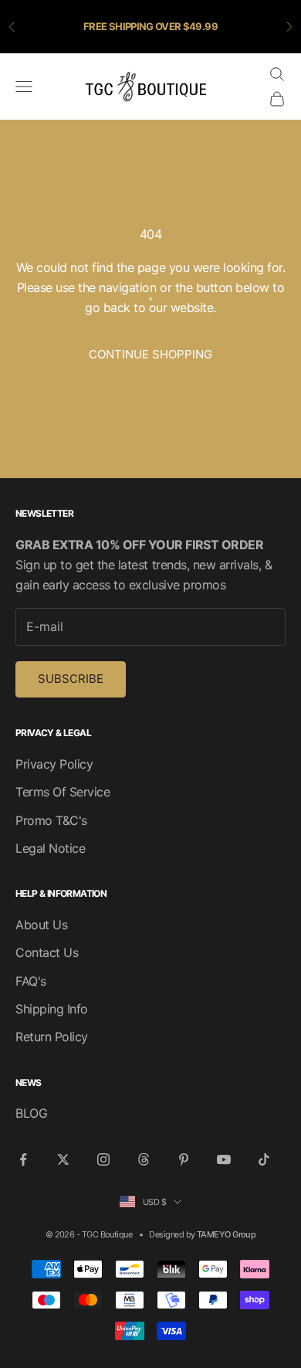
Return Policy (51, 1036)
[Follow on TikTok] (264, 1159)
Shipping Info (51, 1009)
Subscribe (70, 678)
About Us (41, 924)
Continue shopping (150, 354)
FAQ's (30, 981)
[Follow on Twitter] (63, 1159)
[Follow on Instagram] (103, 1159)
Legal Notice (50, 848)
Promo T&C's (51, 820)
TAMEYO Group (226, 1234)
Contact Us (46, 952)
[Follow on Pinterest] (183, 1159)
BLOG (31, 1113)
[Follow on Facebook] (23, 1159)
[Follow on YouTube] (224, 1159)
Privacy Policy (54, 764)
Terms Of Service (62, 791)
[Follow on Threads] (143, 1159)
